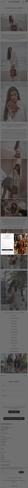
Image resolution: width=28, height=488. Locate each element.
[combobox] (3, 245)
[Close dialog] (26, 234)
